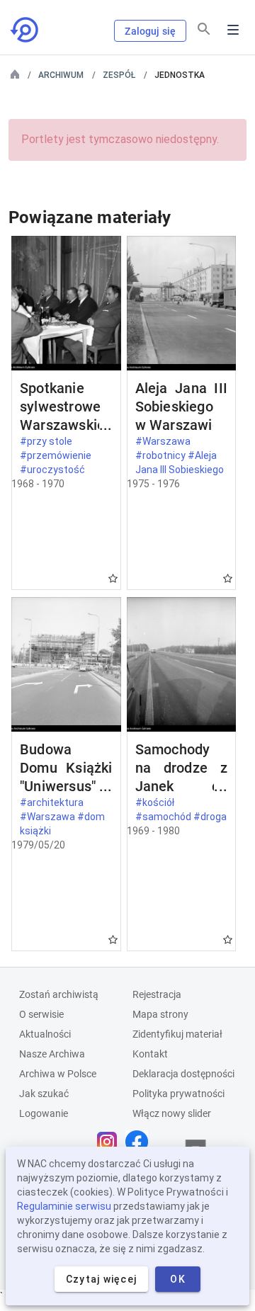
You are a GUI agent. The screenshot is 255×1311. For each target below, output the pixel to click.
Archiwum (61, 75)
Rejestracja (156, 994)
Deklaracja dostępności (183, 1073)
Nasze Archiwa (52, 1054)
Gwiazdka (113, 578)
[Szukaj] (204, 29)
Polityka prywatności (178, 1093)
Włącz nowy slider (171, 1113)
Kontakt (150, 1054)
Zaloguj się (150, 31)
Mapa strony (160, 1014)
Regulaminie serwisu (64, 1206)
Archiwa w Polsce (57, 1073)
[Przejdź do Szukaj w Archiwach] (25, 30)
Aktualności (45, 1034)
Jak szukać (44, 1093)
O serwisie (41, 1014)
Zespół (119, 75)
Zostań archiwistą (58, 994)
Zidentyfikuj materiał (177, 1034)
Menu (233, 29)
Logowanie (43, 1113)
